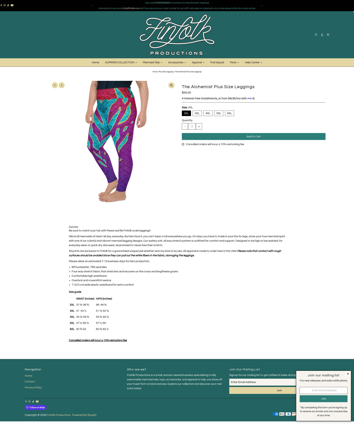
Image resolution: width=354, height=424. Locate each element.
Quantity (187, 120)
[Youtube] (12, 5)
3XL (197, 113)
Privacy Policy (33, 387)
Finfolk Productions (58, 415)
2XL (186, 113)
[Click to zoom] (171, 85)
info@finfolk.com (131, 8)
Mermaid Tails (151, 62)
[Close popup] (347, 374)
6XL (229, 113)
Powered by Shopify (84, 415)
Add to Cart (253, 136)
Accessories (176, 62)
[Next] (262, 5)
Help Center (252, 62)
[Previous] (92, 5)
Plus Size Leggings (166, 72)
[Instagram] (4, 5)
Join (279, 390)
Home (95, 62)
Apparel (197, 62)
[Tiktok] (8, 5)
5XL (218, 113)
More (233, 62)
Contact (30, 381)
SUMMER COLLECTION (120, 62)
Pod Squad (217, 62)
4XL (208, 113)
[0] (328, 34)
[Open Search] (316, 34)
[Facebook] (1, 5)
